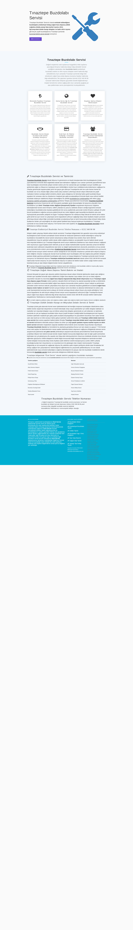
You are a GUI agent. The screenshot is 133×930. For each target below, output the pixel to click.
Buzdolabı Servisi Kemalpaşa (94, 454)
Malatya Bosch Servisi (92, 426)
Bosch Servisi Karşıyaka (93, 447)
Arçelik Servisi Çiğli (91, 444)
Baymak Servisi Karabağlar (93, 452)
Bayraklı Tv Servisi (91, 441)
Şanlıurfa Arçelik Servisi (92, 436)
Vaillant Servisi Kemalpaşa (93, 446)
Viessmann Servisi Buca (92, 451)
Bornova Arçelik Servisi (92, 424)
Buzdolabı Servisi (73, 59)
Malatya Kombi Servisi (92, 437)
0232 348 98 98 (36, 39)
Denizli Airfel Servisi (91, 432)
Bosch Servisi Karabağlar (93, 457)
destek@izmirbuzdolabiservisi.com (75, 451)
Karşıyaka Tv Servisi (92, 427)
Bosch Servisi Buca (91, 456)
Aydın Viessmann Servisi (93, 434)
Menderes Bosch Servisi (92, 439)
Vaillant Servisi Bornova (92, 449)
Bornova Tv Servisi (91, 429)
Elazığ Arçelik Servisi (92, 431)
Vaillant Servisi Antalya (92, 442)
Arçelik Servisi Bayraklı (92, 459)
